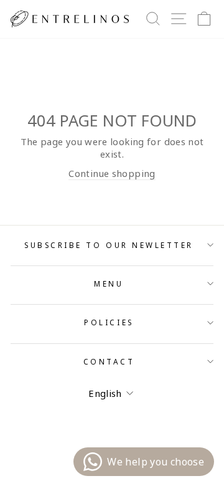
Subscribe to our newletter (109, 245)
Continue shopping (111, 173)
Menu (108, 283)
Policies (108, 322)
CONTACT (109, 361)
